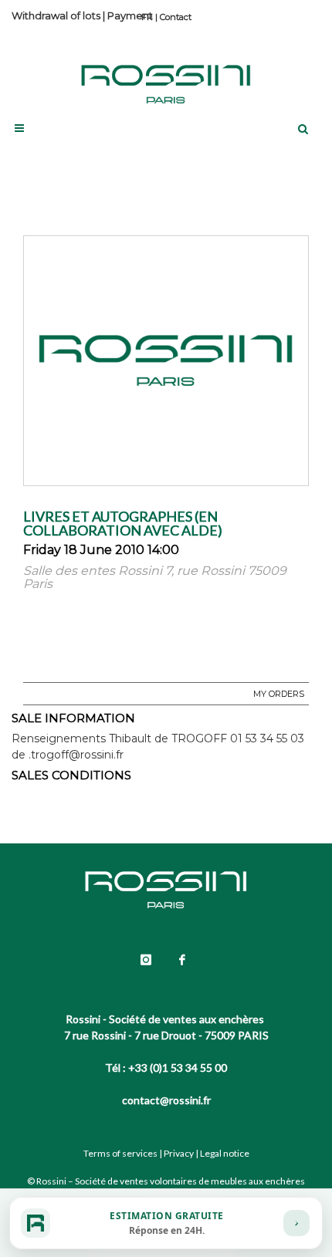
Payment (130, 15)
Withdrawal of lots (56, 15)
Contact (175, 17)
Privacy (179, 1153)
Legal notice (224, 1153)
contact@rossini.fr (166, 1100)
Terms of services (120, 1153)
